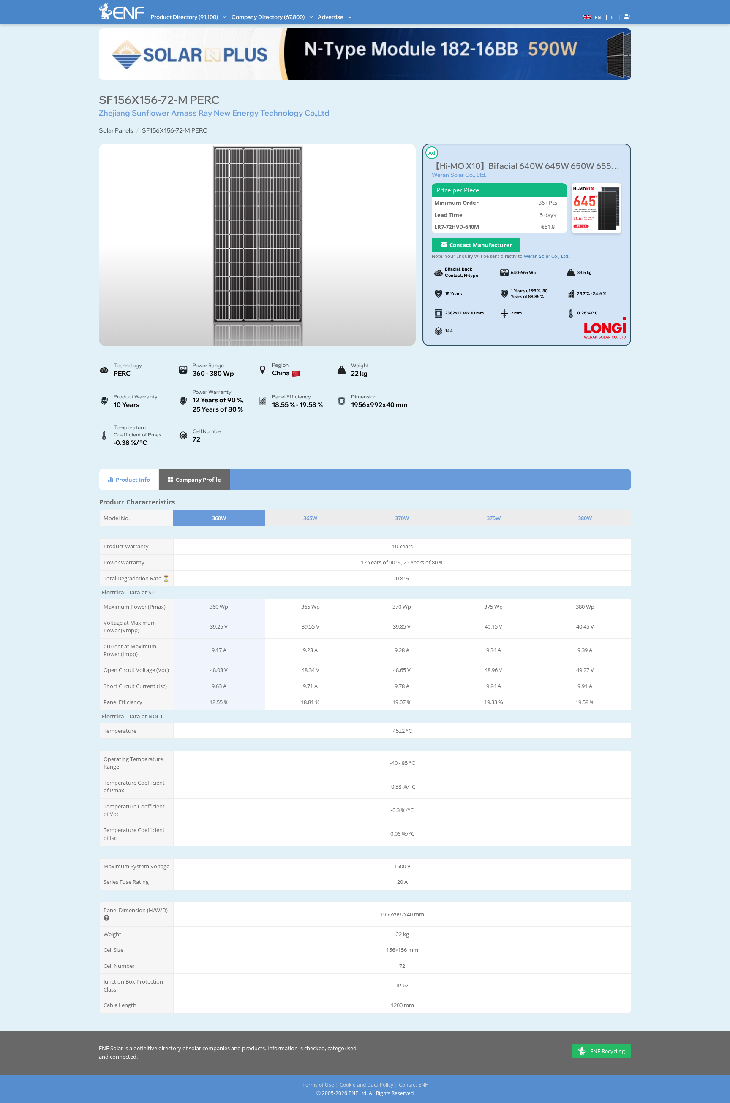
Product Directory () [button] (185, 17)
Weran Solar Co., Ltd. (459, 174)
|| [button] (613, 17)
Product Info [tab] (132, 479)
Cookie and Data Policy (366, 1084)
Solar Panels (116, 130)
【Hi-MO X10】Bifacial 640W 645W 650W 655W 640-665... (527, 166)
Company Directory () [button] (269, 17)
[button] (591, 17)
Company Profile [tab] (197, 479)
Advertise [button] (331, 17)
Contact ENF (413, 1084)
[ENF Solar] (121, 11)
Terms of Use (318, 1084)
